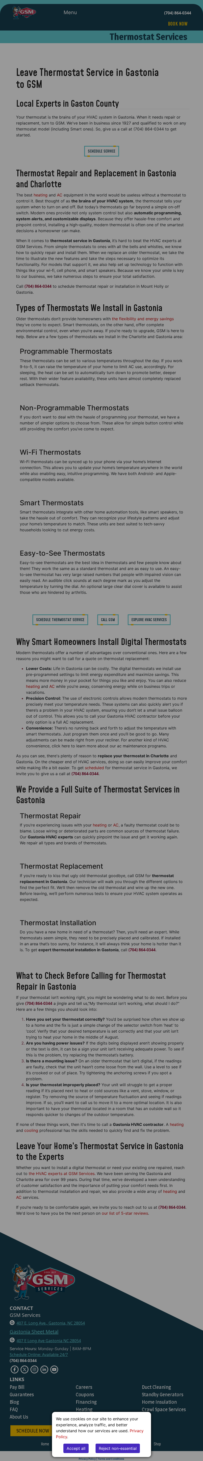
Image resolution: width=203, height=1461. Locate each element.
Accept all (76, 1448)
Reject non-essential (118, 1448)
